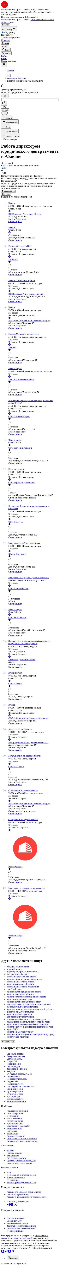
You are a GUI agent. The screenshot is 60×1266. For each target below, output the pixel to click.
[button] (4, 56)
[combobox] (14, 89)
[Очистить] (5, 96)
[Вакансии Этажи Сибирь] (32, 849)
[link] (6, 49)
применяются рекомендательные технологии (24, 1236)
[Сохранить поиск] (4, 103)
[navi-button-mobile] (4, 64)
